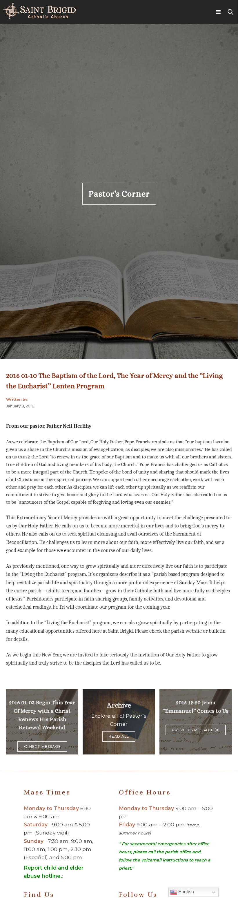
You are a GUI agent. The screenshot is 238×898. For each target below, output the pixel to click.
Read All (119, 736)
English (185, 891)
